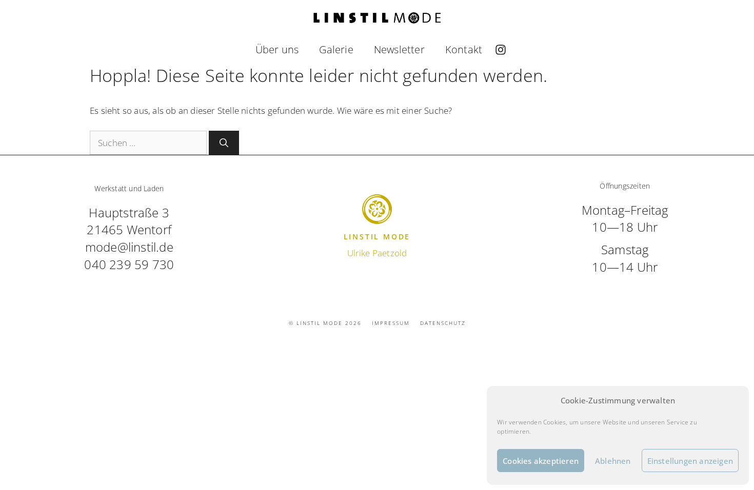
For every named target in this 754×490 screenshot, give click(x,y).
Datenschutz (443, 322)
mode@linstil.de (129, 246)
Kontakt (463, 49)
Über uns (277, 49)
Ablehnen (613, 461)
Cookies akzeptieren (541, 461)
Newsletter (399, 49)
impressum (391, 322)
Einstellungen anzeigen (690, 461)
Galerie (336, 49)
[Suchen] (224, 143)
